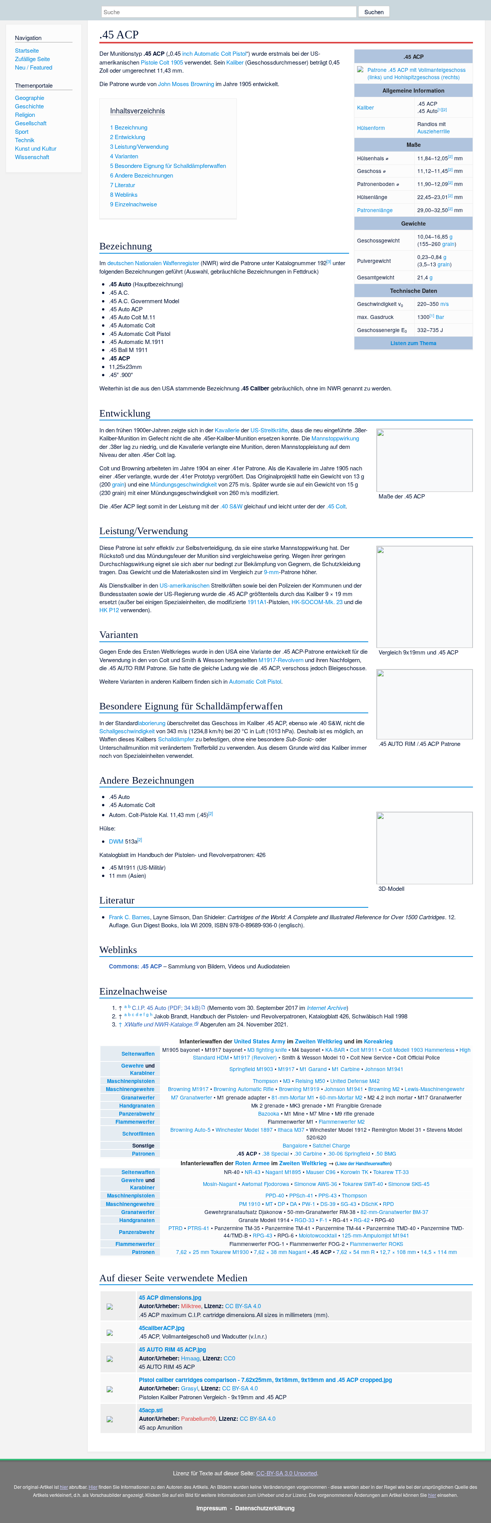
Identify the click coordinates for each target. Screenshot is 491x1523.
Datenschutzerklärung (265, 1508)
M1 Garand (313, 1069)
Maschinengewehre (130, 1089)
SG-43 (348, 1203)
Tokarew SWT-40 (362, 1184)
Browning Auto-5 (190, 1129)
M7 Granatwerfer (191, 1097)
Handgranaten (137, 1105)
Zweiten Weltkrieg (319, 1041)
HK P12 (109, 610)
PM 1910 (249, 1203)
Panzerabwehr (137, 1113)
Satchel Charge (331, 1145)
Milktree (191, 1306)
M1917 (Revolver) (255, 1057)
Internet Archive (326, 1007)
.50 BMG (385, 1153)
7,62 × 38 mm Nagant (280, 1252)
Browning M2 (384, 1089)
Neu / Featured (33, 67)
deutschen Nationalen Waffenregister (153, 263)
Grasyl (189, 1388)
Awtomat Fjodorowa (265, 1184)
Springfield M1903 (251, 1069)
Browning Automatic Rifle (244, 1089)
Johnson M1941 (384, 1069)
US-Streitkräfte (269, 430)
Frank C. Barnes (129, 917)
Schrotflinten (138, 1133)
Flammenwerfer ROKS (376, 1243)
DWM (116, 841)
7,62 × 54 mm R (355, 1252)
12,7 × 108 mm (398, 1252)
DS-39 (328, 1203)
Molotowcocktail (318, 1235)
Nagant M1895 (283, 1172)
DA (293, 1203)
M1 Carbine (346, 1069)
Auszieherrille (433, 131)
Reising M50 (310, 1081)
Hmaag (190, 1358)
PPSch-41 (301, 1195)
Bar (440, 317)
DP (281, 1203)
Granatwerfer (138, 1097)
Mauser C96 (321, 1172)
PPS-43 (327, 1195)
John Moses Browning (186, 84)
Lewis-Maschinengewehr (435, 1089)
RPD (388, 1203)
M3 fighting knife (267, 1049)
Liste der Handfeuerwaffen (363, 1163)
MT (269, 1203)
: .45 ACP (135, 966)
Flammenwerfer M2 (342, 1121)
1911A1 (257, 602)
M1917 (286, 1069)
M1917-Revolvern (281, 660)
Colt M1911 (363, 1049)
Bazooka (268, 1113)
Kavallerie (227, 430)
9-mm (271, 572)
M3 (286, 1081)
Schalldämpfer (176, 739)
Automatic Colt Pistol (220, 53)
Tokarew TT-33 (391, 1172)
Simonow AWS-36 (315, 1184)
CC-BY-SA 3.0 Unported (286, 1473)
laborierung (151, 723)
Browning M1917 (188, 1089)
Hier (93, 1486)
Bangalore (295, 1145)
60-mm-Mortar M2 (341, 1097)
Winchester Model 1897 (244, 1129)
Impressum (211, 1508)
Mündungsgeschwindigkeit (183, 484)
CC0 (229, 1358)
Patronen (143, 1153)
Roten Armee (252, 1163)
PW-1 (308, 1203)
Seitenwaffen (138, 1053)
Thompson (265, 1081)
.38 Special (275, 1153)
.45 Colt (336, 506)
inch (187, 53)
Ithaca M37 (291, 1129)
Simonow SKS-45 (409, 1184)
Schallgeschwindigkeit (127, 731)
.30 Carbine (308, 1153)
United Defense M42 (355, 1081)
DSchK (369, 1203)
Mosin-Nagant (220, 1184)
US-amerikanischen (184, 585)
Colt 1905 (171, 62)
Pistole (149, 62)
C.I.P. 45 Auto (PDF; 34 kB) (166, 1007)
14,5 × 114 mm (439, 1252)
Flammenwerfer (135, 1121)
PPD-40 (274, 1195)
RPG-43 (262, 1235)
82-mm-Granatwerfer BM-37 (394, 1212)
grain (448, 243)
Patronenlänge (375, 210)
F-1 (324, 1220)
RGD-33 (305, 1220)
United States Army (259, 1041)
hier (64, 1486)
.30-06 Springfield (348, 1153)
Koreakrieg (378, 1041)
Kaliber (365, 107)
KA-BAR (335, 1049)
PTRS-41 (198, 1228)
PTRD (175, 1228)
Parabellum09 (198, 1418)
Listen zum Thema (413, 343)
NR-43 (252, 1172)
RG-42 (362, 1220)
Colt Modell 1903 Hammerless (418, 1049)
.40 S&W (231, 506)
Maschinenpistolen (131, 1081)
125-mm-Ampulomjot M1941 (375, 1235)
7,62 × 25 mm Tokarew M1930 (212, 1252)
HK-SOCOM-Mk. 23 (317, 602)
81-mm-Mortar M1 (293, 1097)
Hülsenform (371, 127)
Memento (221, 1007)
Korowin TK (354, 1172)
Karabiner (142, 1072)
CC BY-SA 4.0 (243, 1306)
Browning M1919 (299, 1089)
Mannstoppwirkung (335, 438)
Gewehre (132, 1065)
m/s (444, 303)
